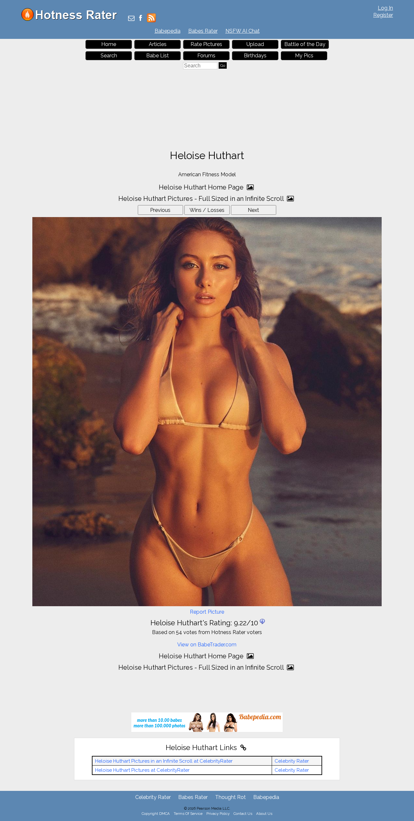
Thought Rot (230, 797)
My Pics (304, 55)
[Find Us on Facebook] (140, 19)
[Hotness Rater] (71, 19)
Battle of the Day (304, 44)
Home (108, 44)
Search (109, 55)
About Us (264, 813)
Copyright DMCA (156, 813)
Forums (206, 55)
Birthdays (255, 55)
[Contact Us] (131, 19)
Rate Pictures (206, 44)
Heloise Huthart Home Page (202, 187)
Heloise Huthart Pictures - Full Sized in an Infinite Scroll (201, 198)
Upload (255, 44)
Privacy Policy (218, 813)
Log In (385, 8)
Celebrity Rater (292, 761)
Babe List (157, 55)
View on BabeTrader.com (206, 645)
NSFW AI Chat (242, 31)
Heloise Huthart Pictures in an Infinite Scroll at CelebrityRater (164, 761)
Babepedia (167, 31)
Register (383, 15)
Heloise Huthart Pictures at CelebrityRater (142, 770)
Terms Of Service (188, 813)
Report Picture (207, 612)
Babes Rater (203, 31)
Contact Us (243, 813)
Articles (158, 44)
